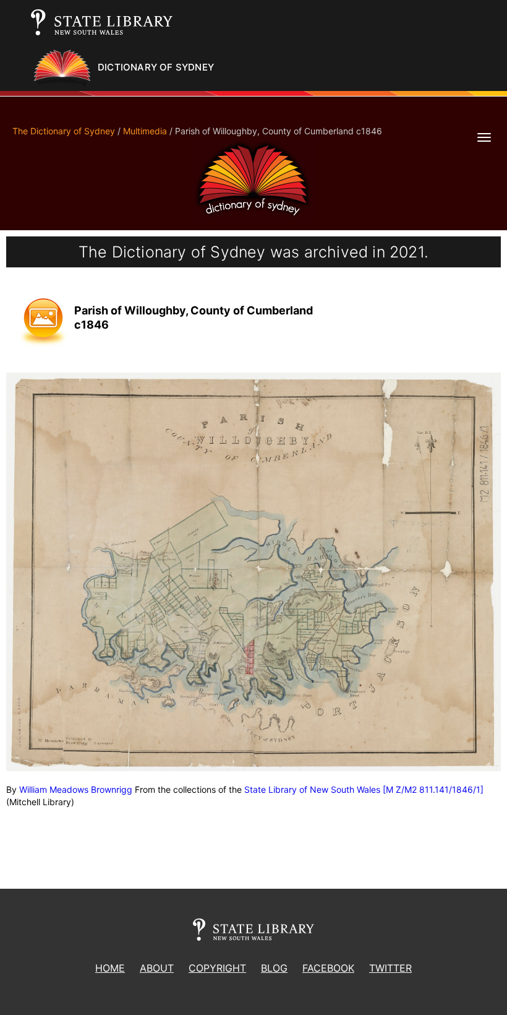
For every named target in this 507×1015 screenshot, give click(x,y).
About (157, 968)
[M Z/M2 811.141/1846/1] (433, 789)
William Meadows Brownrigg (75, 789)
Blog (274, 968)
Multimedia (145, 131)
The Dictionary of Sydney (63, 131)
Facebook (328, 968)
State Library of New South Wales (312, 789)
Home (110, 968)
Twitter (390, 968)
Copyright (217, 968)
